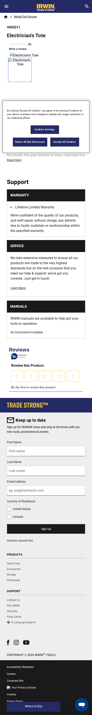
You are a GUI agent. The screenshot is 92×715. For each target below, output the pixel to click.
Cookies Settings (45, 129)
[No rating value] (18, 44)
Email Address (16, 481)
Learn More (18, 288)
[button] (8, 642)
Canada (18, 516)
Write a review (17, 48)
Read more (14, 160)
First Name (14, 442)
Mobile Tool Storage (25, 16)
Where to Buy (33, 706)
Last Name (14, 462)
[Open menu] (6, 6)
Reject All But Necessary (30, 141)
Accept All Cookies (64, 141)
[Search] (87, 6)
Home (6, 17)
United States (22, 509)
